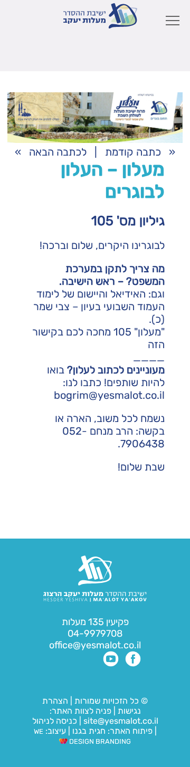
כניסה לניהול (54, 721)
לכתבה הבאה (58, 152)
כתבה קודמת (133, 152)
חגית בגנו (88, 731)
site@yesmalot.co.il (120, 721)
